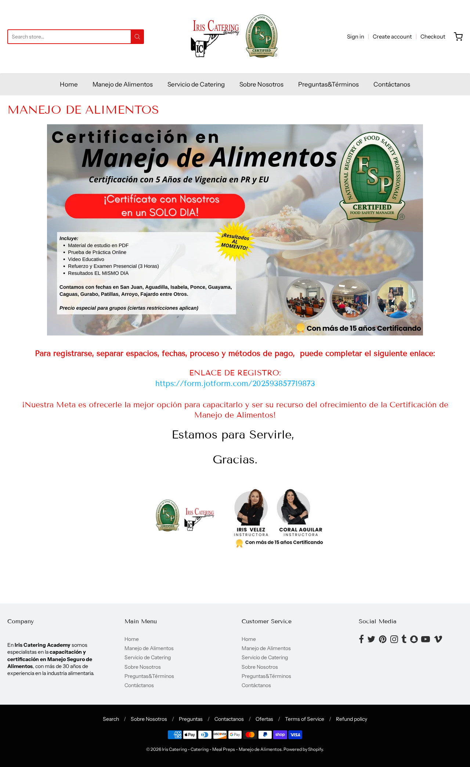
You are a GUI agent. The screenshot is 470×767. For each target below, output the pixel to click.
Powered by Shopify (303, 749)
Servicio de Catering (196, 84)
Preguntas (191, 719)
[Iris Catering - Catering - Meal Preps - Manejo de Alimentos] (235, 37)
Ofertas (264, 719)
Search (111, 719)
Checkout (432, 36)
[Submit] (137, 36)
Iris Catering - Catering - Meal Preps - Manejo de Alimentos (222, 749)
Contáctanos (391, 84)
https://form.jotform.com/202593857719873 (235, 383)
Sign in (355, 36)
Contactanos (229, 719)
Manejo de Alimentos (123, 84)
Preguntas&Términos (328, 84)
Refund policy (351, 719)
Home (69, 84)
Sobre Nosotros (261, 84)
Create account (392, 36)
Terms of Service (304, 719)
